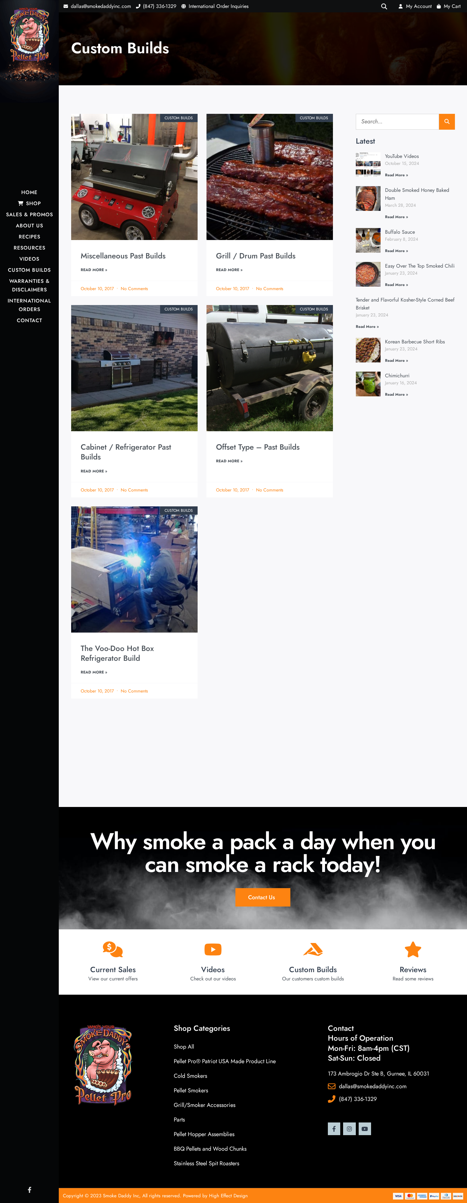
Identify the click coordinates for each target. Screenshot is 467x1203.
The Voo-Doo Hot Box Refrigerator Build (117, 653)
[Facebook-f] (334, 1128)
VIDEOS (29, 259)
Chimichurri (397, 375)
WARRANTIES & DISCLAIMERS (29, 285)
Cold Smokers (190, 1076)
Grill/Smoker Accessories (204, 1105)
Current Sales (113, 969)
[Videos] (213, 949)
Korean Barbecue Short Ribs (415, 341)
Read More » (94, 270)
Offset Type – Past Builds (258, 446)
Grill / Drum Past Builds (255, 255)
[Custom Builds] (313, 949)
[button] (384, 6)
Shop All (184, 1047)
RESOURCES (29, 247)
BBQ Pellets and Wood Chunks (210, 1149)
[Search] (447, 122)
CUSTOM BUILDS (29, 270)
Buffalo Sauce (400, 232)
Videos (213, 969)
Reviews (413, 969)
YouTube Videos (402, 156)
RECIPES (29, 236)
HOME (29, 192)
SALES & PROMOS (29, 214)
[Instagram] (349, 1128)
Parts (179, 1119)
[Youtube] (365, 1128)
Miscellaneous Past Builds (123, 255)
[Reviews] (413, 949)
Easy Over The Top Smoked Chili (420, 266)
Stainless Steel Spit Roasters (206, 1163)
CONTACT (29, 320)
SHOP (32, 203)
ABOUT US (29, 225)
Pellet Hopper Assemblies (204, 1134)
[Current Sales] (113, 949)
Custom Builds (313, 969)
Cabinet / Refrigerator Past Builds (126, 451)
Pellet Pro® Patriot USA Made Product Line (225, 1061)
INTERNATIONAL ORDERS (29, 305)
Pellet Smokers (191, 1090)
